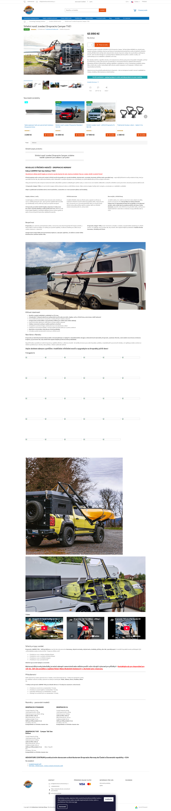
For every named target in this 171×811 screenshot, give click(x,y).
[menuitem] (31, 18)
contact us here (110, 77)
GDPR (90, 2)
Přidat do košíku (103, 45)
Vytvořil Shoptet (143, 807)
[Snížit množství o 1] (94, 46)
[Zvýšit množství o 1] (94, 44)
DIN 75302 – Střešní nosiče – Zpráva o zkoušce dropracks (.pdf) (46, 766)
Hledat (102, 10)
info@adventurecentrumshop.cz (59, 784)
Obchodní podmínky (80, 2)
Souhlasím (108, 799)
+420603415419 (55, 786)
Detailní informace (92, 82)
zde (76, 802)
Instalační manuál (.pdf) (35, 764)
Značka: (65, 29)
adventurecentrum (56, 793)
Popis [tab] (27, 143)
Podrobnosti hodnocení (52, 29)
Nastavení (62, 807)
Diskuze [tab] (34, 143)
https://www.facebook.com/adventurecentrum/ (60, 790)
